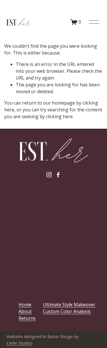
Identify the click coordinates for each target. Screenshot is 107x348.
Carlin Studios (20, 343)
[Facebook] (58, 175)
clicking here (59, 116)
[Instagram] (49, 175)
